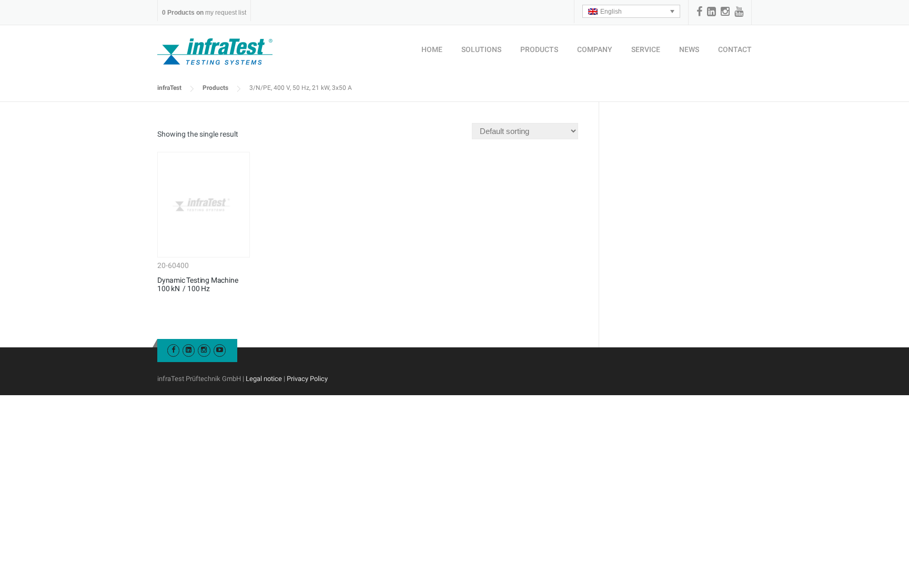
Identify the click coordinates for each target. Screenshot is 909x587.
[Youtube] (220, 350)
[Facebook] (699, 11)
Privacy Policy (307, 379)
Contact (735, 49)
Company (594, 49)
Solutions (481, 49)
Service (645, 49)
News (689, 49)
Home (431, 49)
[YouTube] (738, 11)
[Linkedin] (711, 11)
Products (539, 49)
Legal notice (264, 379)
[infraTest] (214, 51)
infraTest (169, 87)
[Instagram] (725, 11)
